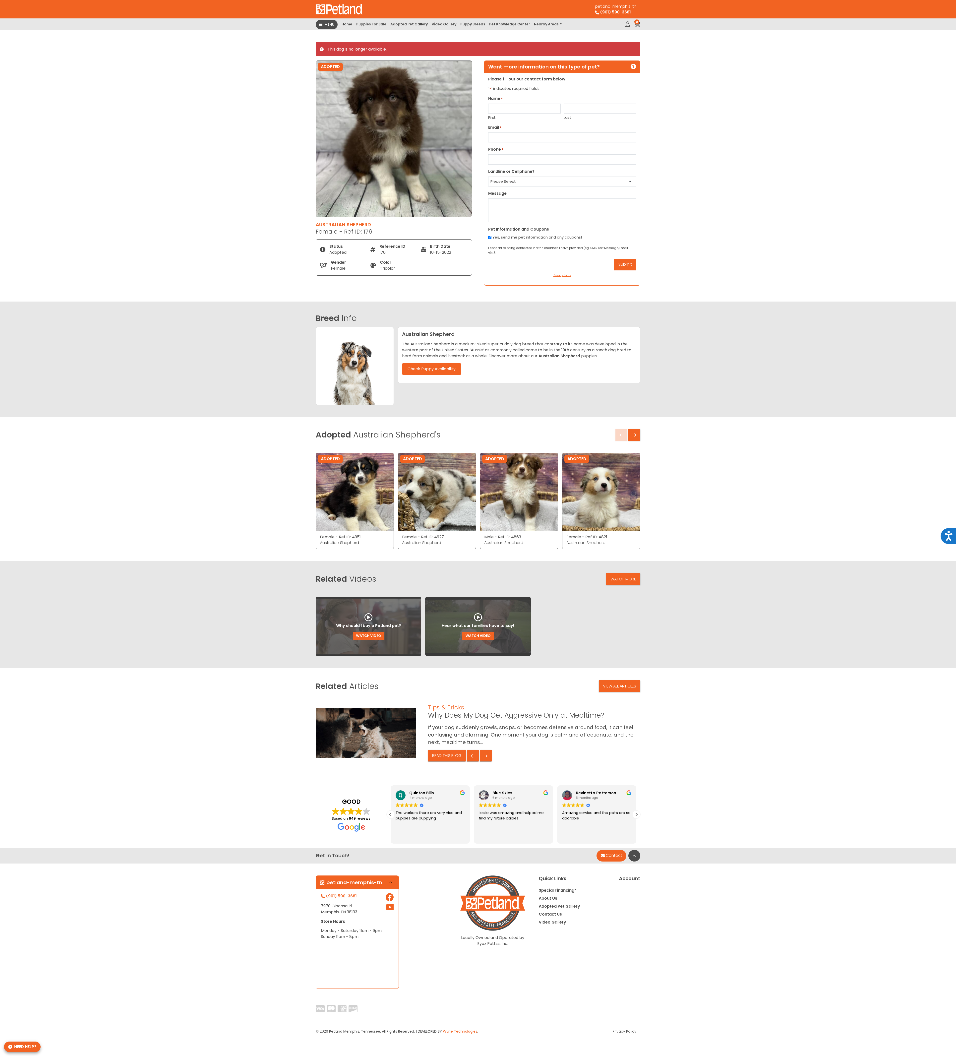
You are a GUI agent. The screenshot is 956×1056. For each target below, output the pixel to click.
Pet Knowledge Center (509, 24)
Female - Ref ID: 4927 (423, 537)
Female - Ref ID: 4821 (586, 537)
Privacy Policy (624, 1031)
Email (494, 127)
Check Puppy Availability (432, 369)
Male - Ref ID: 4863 (502, 537)
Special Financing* (557, 890)
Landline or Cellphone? (511, 171)
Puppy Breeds (472, 24)
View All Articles (619, 686)
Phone (495, 149)
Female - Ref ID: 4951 (340, 537)
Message (497, 193)
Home (347, 24)
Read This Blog (447, 755)
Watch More (623, 579)
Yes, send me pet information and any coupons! (537, 237)
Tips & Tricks (446, 707)
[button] (390, 814)
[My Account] (627, 24)
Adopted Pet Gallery (409, 24)
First (492, 117)
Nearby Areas (546, 24)
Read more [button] (571, 836)
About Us (548, 898)
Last (567, 117)
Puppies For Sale (371, 24)
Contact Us (550, 914)
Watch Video (368, 635)
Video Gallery (444, 24)
